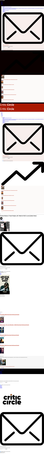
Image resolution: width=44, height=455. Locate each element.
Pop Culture (2, 369)
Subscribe (1, 111)
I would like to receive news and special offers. (5, 271)
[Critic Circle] (2, 0)
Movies (0, 323)
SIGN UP (9, 47)
